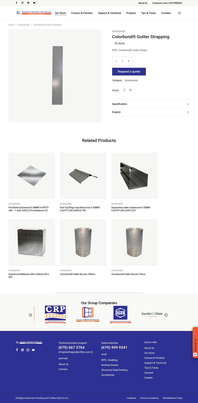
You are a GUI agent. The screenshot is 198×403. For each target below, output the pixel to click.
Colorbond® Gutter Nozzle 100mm (77, 274)
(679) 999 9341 (114, 347)
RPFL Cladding (109, 360)
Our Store (60, 13)
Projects (131, 13)
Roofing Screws (109, 365)
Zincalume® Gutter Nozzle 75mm (128, 274)
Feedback (131, 398)
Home (11, 25)
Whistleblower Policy (173, 398)
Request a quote (129, 71)
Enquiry (116, 112)
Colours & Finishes (82, 13)
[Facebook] (17, 350)
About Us (142, 3)
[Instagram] (28, 350)
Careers (148, 377)
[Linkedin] (22, 350)
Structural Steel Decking (114, 370)
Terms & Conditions (149, 398)
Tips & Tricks (148, 13)
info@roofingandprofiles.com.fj (75, 352)
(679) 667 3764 (71, 347)
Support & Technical (109, 13)
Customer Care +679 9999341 (167, 3)
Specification (119, 104)
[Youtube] (33, 350)
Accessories (23, 25)
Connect (166, 13)
